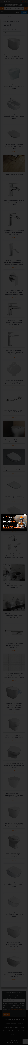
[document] (14, 522)
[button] (25, 515)
